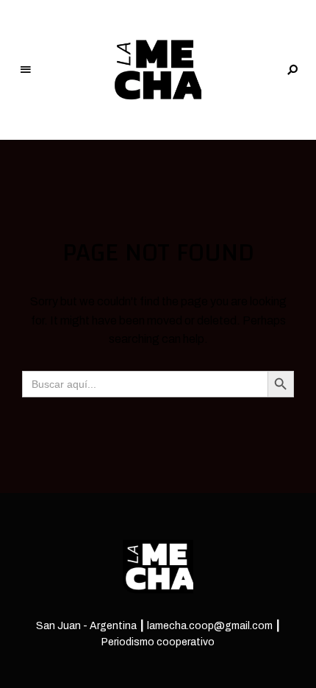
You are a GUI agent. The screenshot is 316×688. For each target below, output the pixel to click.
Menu (25, 70)
